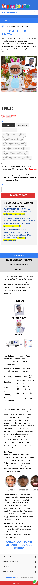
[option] (19, 74)
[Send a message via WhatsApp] (34, 581)
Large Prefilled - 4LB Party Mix (13, 139)
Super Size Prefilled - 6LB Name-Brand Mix (16, 157)
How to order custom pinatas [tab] (19, 260)
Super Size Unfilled (9, 130)
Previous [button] (3, 80)
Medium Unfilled (8, 125)
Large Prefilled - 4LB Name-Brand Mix (15, 153)
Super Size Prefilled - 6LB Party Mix (14, 144)
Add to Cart (20, 195)
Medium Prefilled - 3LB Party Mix (13, 134)
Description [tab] (19, 255)
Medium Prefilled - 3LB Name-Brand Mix (15, 148)
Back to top (18, 583)
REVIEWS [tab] (18, 269)
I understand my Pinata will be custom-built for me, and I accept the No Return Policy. (19, 168)
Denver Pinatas (10, 26)
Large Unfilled (22, 125)
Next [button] (34, 80)
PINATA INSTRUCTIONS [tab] (19, 265)
